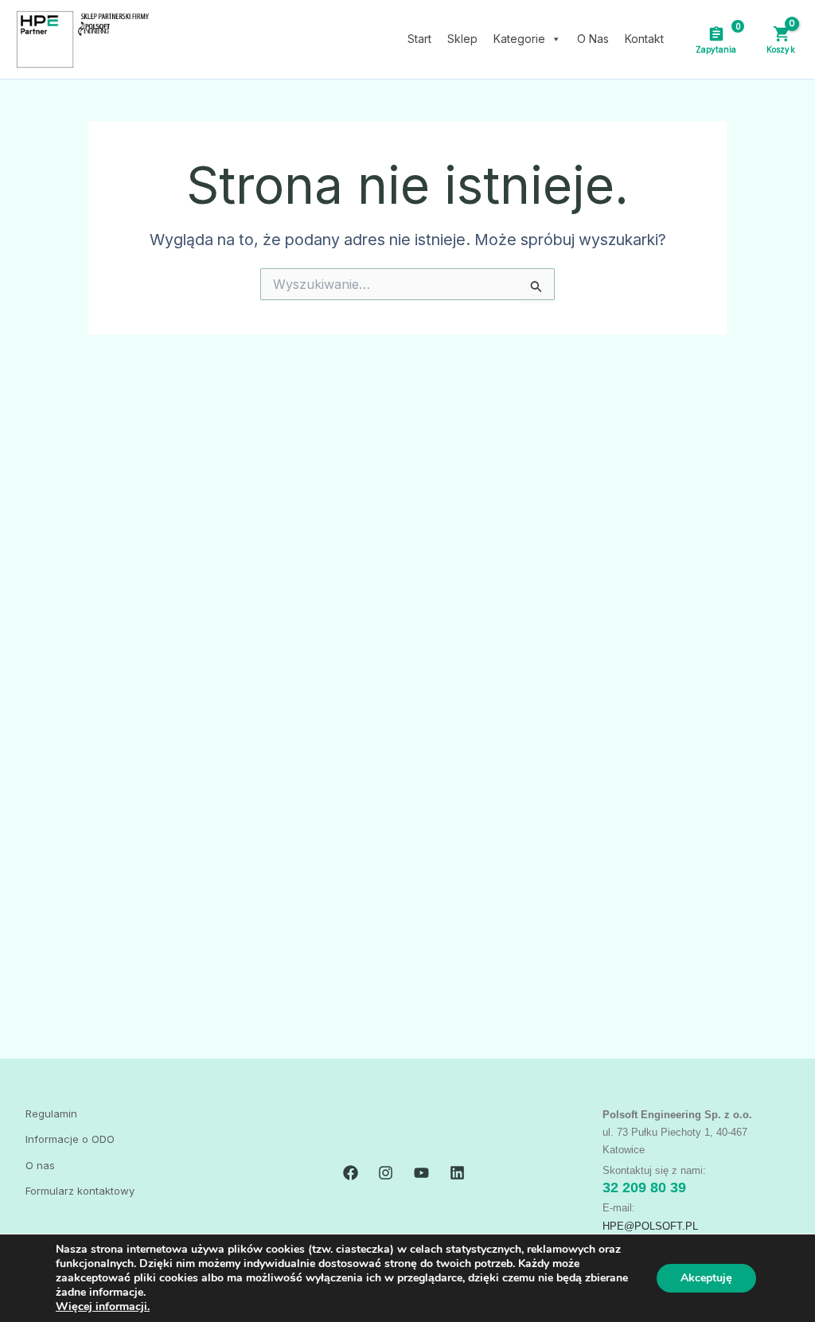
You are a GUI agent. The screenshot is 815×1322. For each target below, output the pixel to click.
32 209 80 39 (644, 1187)
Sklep (462, 38)
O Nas (593, 38)
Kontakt (644, 38)
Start (419, 38)
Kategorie (519, 38)
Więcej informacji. (103, 1306)
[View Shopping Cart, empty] (780, 39)
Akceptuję (706, 1277)
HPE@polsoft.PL (650, 1226)
